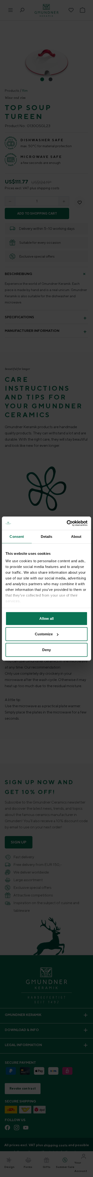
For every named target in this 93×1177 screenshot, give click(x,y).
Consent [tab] (17, 536)
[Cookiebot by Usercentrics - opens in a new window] (67, 523)
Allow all (46, 618)
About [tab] (76, 536)
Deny (46, 650)
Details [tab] (46, 536)
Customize (44, 634)
